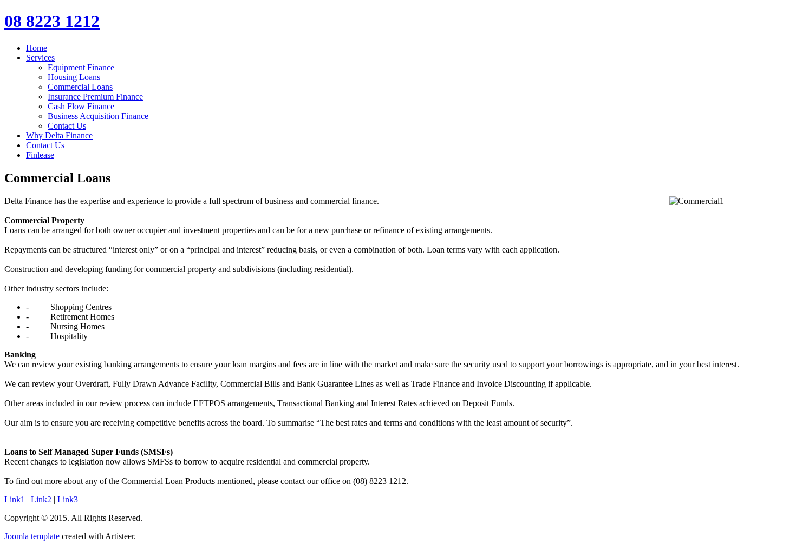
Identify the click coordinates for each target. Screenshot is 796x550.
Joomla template (32, 536)
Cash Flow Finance (81, 106)
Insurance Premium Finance (95, 96)
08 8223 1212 (52, 21)
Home (36, 47)
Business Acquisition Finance (98, 116)
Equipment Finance (81, 67)
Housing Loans (74, 77)
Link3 (67, 499)
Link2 (41, 499)
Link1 (14, 499)
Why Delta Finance (59, 135)
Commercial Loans (80, 86)
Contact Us (67, 125)
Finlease (40, 155)
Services (40, 57)
